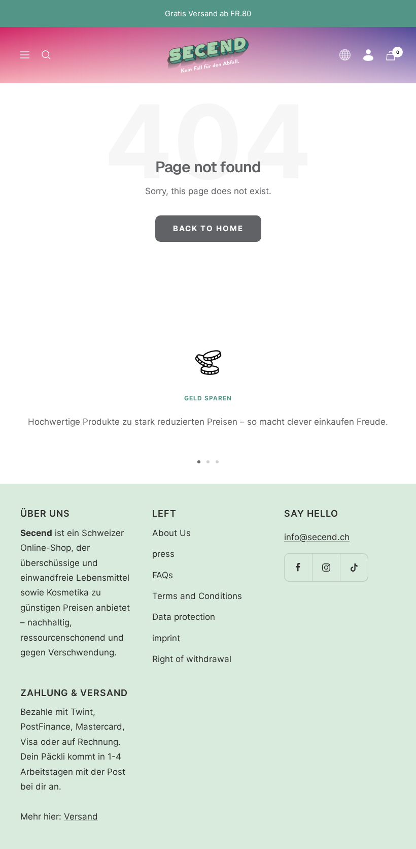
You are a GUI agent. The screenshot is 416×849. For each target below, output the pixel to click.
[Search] (46, 54)
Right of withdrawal (191, 659)
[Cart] (391, 55)
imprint (166, 638)
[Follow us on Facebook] (298, 567)
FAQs (162, 575)
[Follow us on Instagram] (326, 567)
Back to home (208, 228)
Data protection (183, 617)
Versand (81, 816)
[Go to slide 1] (198, 461)
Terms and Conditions (197, 596)
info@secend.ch (317, 537)
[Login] (368, 55)
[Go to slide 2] (208, 461)
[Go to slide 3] (217, 461)
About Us (171, 533)
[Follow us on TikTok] (354, 567)
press (163, 554)
